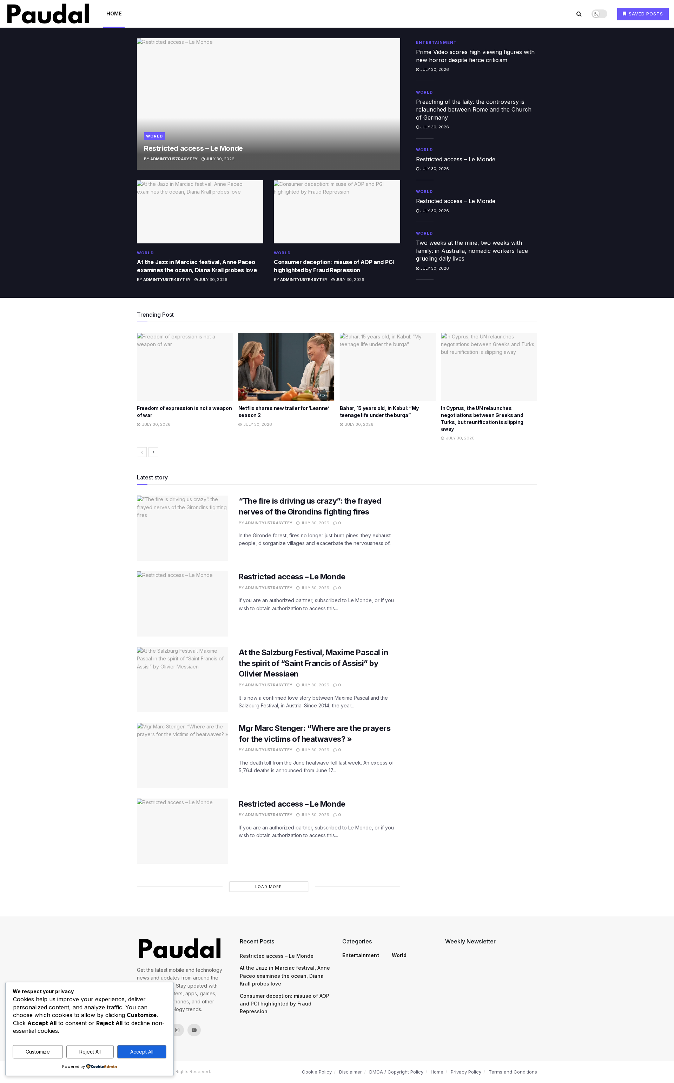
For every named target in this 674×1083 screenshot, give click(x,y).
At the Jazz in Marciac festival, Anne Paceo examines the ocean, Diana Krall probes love (285, 976)
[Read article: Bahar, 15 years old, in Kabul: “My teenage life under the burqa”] (286, 367)
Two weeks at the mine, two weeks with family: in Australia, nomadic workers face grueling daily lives (472, 250)
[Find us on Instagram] (177, 1030)
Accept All (141, 1052)
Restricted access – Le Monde (193, 148)
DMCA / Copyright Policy (396, 1072)
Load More (268, 886)
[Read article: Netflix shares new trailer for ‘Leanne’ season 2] (185, 367)
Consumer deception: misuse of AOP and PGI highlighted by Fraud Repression (284, 1004)
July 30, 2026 (219, 158)
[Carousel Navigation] (337, 452)
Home (114, 13)
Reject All (90, 1052)
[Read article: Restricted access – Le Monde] (268, 104)
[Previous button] (142, 452)
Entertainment (436, 42)
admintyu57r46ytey (174, 158)
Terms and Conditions (513, 1072)
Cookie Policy (317, 1072)
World (154, 136)
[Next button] (153, 452)
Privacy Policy (466, 1072)
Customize (38, 1052)
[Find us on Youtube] (194, 1030)
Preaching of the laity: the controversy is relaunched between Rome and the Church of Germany (473, 109)
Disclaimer (350, 1072)
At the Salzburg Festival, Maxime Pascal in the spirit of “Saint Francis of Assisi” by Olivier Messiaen (313, 663)
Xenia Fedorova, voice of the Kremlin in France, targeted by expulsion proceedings (488, 415)
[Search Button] (579, 13)
